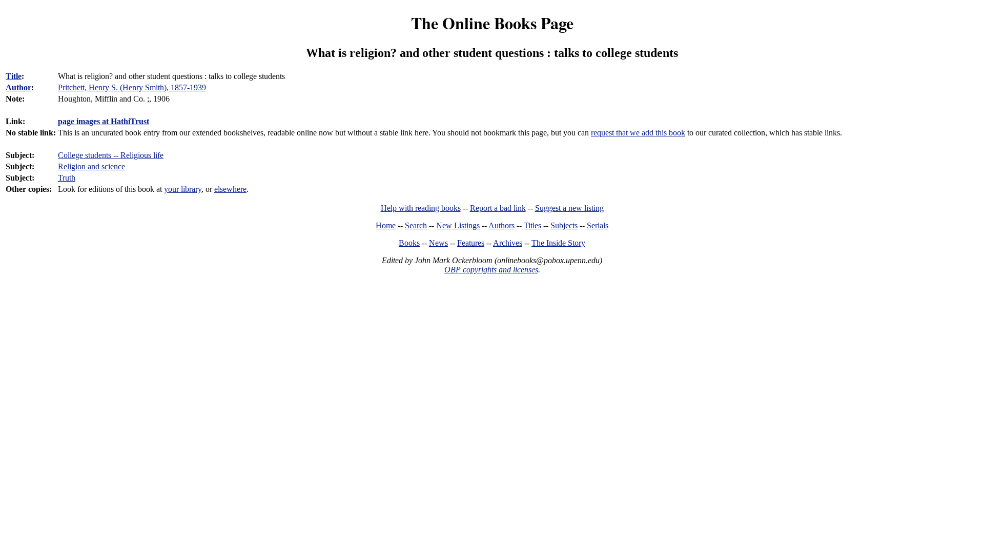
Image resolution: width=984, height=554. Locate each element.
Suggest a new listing (569, 208)
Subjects (564, 225)
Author (18, 87)
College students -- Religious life (110, 155)
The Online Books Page (492, 23)
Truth (66, 177)
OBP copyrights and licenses (491, 269)
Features (470, 243)
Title (14, 76)
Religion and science (91, 166)
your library (182, 189)
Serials (597, 225)
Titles (532, 225)
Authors (501, 225)
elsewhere (230, 189)
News (438, 243)
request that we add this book (638, 132)
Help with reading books (421, 208)
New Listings (458, 225)
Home (386, 225)
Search (416, 225)
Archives (507, 243)
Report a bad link (498, 208)
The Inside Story (558, 243)
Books (409, 243)
